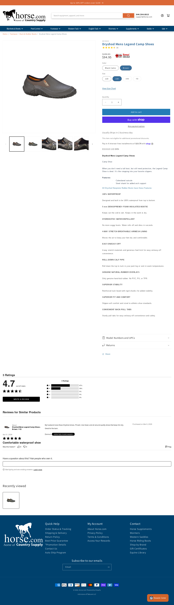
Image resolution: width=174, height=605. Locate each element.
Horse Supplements (141, 528)
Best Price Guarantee (56, 540)
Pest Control (35, 28)
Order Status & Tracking (58, 528)
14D (127, 78)
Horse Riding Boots (140, 540)
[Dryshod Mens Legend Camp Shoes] (11, 500)
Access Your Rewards (99, 540)
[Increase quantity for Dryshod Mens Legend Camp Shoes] (118, 102)
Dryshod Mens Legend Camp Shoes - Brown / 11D (26, 428)
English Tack (93, 28)
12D (106, 78)
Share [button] (107, 354)
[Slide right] (92, 144)
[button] (136, 337)
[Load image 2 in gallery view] (33, 144)
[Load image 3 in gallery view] (49, 144)
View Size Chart (109, 88)
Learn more (38, 470)
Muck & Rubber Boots (27, 34)
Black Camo (110, 68)
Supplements (131, 28)
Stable (149, 28)
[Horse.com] (24, 15)
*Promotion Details (55, 544)
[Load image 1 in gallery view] (16, 144)
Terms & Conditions (98, 536)
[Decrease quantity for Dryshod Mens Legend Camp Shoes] (105, 102)
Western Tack (73, 28)
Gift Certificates (138, 548)
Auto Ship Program (55, 552)
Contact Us (51, 548)
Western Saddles (139, 536)
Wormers (112, 28)
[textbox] (87, 463)
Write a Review (21, 399)
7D (137, 78)
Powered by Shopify (94, 590)
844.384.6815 (142, 14)
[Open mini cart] (168, 16)
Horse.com (82, 590)
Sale (163, 28)
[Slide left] (6, 144)
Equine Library (138, 552)
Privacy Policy (95, 532)
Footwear (54, 28)
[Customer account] (162, 16)
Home (5, 34)
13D (117, 78)
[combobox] (93, 15)
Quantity (105, 97)
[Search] (128, 15)
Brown (126, 68)
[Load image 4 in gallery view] (65, 144)
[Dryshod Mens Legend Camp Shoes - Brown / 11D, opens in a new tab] (7, 427)
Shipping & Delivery (56, 532)
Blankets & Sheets (14, 28)
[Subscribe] (108, 567)
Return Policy (52, 536)
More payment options (136, 126)
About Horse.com (97, 528)
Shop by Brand (138, 544)
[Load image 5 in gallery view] (81, 144)
